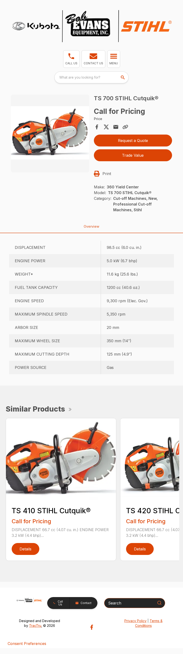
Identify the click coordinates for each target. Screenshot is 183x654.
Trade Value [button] (133, 155)
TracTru (35, 626)
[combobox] (91, 77)
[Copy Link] (125, 127)
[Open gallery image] (50, 134)
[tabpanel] (50, 134)
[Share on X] (106, 127)
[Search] (159, 602)
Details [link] (25, 549)
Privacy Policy (135, 621)
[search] (123, 77)
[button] (71, 59)
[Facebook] (92, 627)
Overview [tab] (91, 226)
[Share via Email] (116, 127)
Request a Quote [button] (133, 140)
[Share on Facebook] (97, 127)
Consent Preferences (27, 643)
